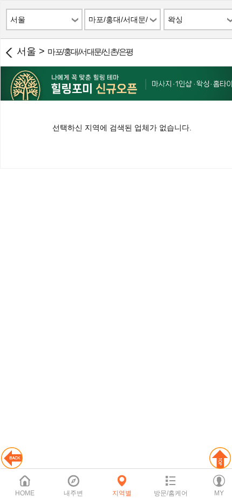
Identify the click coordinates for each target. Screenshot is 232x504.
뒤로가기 (9, 52)
